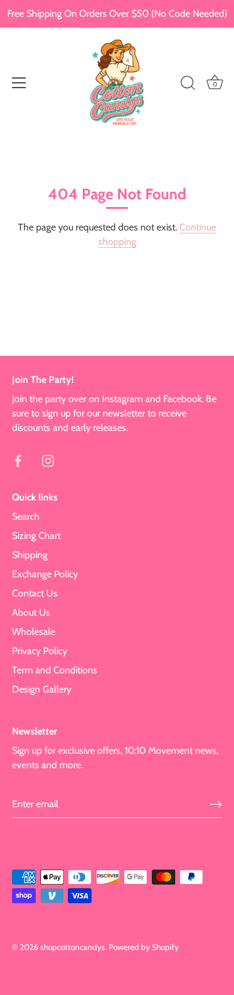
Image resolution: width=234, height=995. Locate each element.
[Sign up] (216, 804)
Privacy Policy (39, 651)
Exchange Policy (45, 574)
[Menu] (19, 83)
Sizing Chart (36, 535)
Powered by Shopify (144, 947)
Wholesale (33, 631)
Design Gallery (41, 689)
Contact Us (35, 593)
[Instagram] (48, 460)
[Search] (188, 84)
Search (26, 516)
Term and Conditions (54, 670)
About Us (31, 612)
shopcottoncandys (72, 947)
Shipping (29, 555)
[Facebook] (18, 460)
